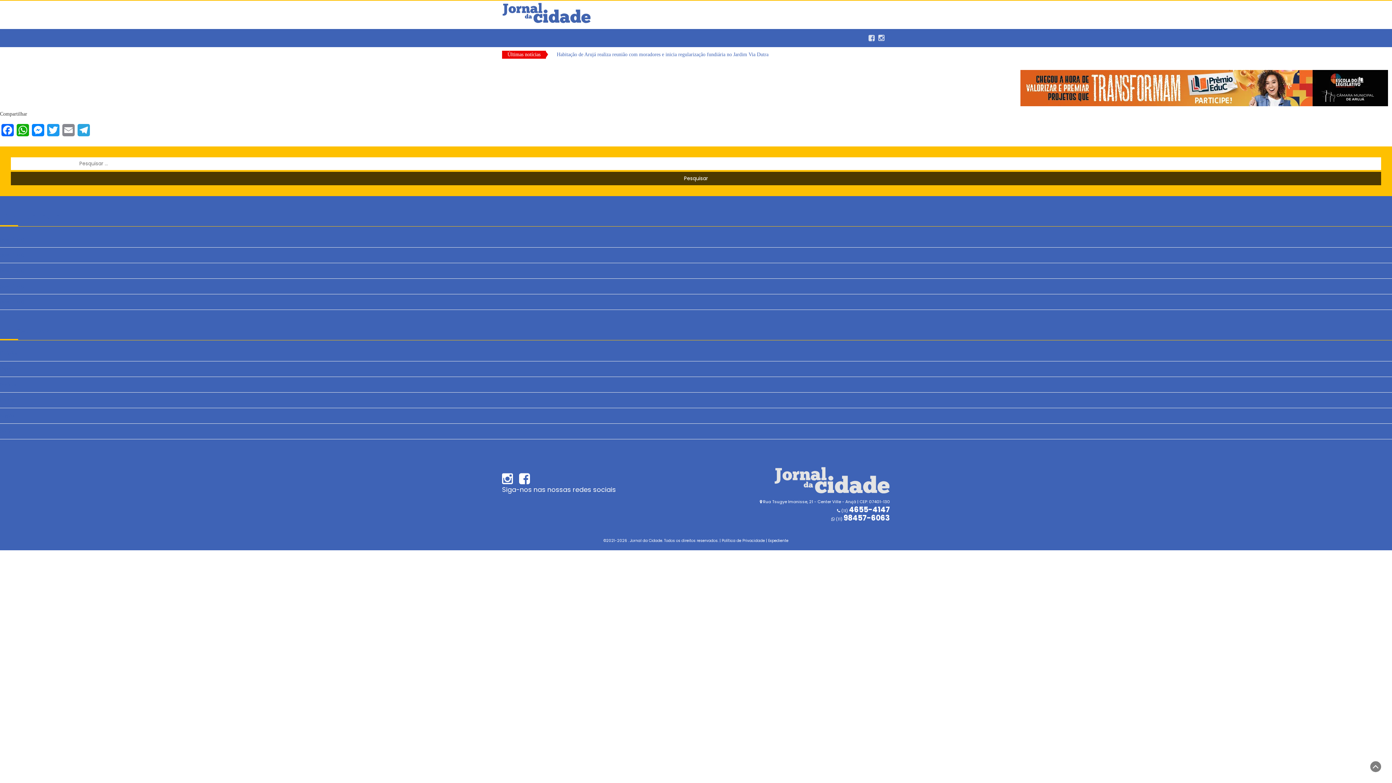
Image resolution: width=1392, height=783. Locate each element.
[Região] (545, 34)
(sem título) (12, 239)
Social (6, 431)
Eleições (8, 353)
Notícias (8, 384)
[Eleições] (567, 34)
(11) (862, 519)
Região (7, 415)
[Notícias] (513, 34)
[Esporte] (523, 34)
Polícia (7, 400)
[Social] (556, 34)
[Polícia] (534, 34)
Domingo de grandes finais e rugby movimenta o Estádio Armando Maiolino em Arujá (645, 54)
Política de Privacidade (743, 540)
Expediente (778, 540)
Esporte (8, 369)
